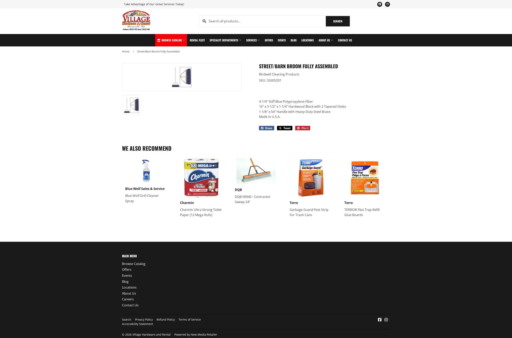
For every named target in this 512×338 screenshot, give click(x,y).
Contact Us (345, 40)
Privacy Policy (144, 319)
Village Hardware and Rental (151, 334)
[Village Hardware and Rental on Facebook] (380, 320)
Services (252, 40)
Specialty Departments (224, 40)
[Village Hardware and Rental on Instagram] (386, 320)
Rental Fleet (197, 40)
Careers (128, 299)
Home (125, 51)
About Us (325, 40)
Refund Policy (166, 319)
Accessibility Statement (137, 324)
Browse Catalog (172, 40)
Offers (269, 40)
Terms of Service (190, 319)
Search (341, 21)
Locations (307, 40)
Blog (294, 40)
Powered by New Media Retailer (195, 334)
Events (282, 40)
